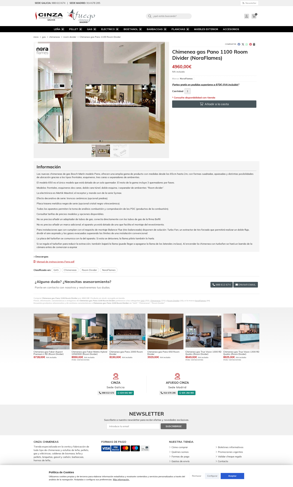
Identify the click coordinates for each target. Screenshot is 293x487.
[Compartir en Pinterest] (250, 44)
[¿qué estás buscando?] (169, 16)
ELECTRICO (108, 29)
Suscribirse (174, 426)
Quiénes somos (180, 451)
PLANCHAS (178, 29)
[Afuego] (81, 16)
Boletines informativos (230, 447)
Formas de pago (180, 456)
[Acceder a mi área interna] (246, 16)
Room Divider (173, 300)
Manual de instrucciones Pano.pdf (55, 261)
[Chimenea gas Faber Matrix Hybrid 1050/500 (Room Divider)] (90, 331)
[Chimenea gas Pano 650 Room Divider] (165, 331)
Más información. (121, 479)
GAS (89, 29)
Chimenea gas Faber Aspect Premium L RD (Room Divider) (48, 352)
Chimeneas (155, 300)
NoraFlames (200, 300)
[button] (100, 141)
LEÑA (57, 29)
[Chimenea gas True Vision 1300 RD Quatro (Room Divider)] (241, 331)
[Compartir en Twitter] (243, 44)
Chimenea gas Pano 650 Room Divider (163, 352)
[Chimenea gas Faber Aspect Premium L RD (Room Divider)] (52, 331)
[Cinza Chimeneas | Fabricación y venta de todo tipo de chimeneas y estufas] (49, 16)
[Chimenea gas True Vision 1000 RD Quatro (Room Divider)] (203, 331)
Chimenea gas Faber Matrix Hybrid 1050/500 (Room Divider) (89, 352)
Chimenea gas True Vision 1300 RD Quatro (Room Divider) (241, 352)
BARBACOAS (155, 29)
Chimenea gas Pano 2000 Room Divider (126, 352)
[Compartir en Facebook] (239, 44)
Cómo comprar (180, 447)
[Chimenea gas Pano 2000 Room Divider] (127, 331)
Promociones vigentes (230, 451)
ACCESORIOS (231, 29)
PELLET (73, 29)
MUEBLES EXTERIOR (206, 29)
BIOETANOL (131, 29)
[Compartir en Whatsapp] (247, 44)
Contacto (223, 461)
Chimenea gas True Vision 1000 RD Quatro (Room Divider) (203, 352)
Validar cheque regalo (230, 456)
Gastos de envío (181, 461)
